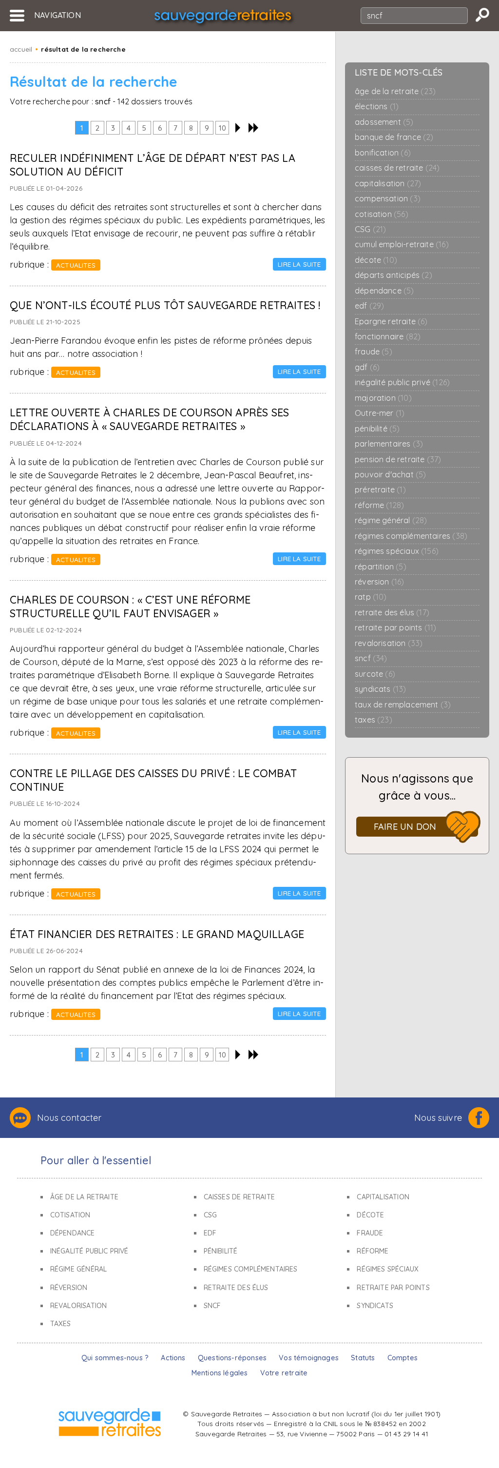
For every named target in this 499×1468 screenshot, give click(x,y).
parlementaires (389, 444)
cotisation (381, 214)
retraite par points (395, 627)
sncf (371, 658)
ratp (371, 597)
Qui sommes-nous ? (115, 1357)
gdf (367, 367)
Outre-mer (379, 413)
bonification (383, 152)
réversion (379, 582)
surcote (375, 674)
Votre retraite (284, 1373)
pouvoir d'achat (390, 474)
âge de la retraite (395, 91)
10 (222, 128)
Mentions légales (220, 1373)
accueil (21, 49)
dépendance (384, 290)
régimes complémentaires (411, 536)
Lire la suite (299, 264)
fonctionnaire (388, 336)
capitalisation (388, 183)
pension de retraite (398, 459)
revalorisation (388, 643)
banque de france (394, 137)
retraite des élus (392, 612)
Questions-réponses (232, 1357)
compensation (388, 198)
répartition (380, 566)
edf (369, 306)
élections (377, 106)
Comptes (402, 1357)
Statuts (363, 1357)
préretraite (380, 489)
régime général (391, 520)
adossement (384, 122)
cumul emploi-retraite (402, 244)
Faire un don (405, 826)
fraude (373, 351)
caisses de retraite (397, 168)
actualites (76, 265)
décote (376, 260)
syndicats (380, 689)
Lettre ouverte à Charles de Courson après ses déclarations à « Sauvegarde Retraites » (149, 419)
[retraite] (222, 18)
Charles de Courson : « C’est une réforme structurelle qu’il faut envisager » (130, 606)
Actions (173, 1357)
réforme (379, 505)
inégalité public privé (402, 382)
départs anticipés (393, 275)
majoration (383, 398)
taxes (373, 719)
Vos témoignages (309, 1357)
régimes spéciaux (397, 551)
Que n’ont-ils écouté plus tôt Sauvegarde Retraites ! (165, 305)
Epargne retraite (391, 321)
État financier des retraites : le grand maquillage (157, 933)
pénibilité (377, 428)
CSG (370, 229)
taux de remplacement (403, 704)
